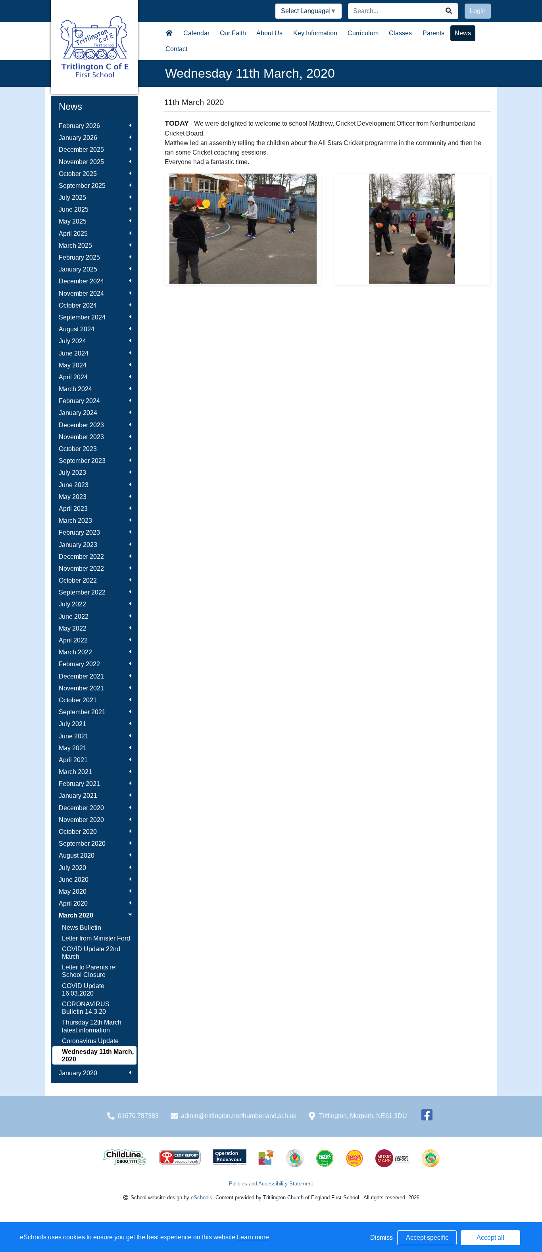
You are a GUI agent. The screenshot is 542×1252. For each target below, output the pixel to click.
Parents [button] (433, 33)
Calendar (196, 33)
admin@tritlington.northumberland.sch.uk (238, 1115)
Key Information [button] (315, 33)
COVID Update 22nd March (91, 953)
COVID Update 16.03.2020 (83, 989)
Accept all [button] (490, 1237)
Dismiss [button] (381, 1237)
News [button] (463, 33)
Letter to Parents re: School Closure (89, 971)
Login (478, 11)
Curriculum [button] (363, 33)
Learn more (253, 1237)
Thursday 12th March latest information (91, 1026)
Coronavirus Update (90, 1041)
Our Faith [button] (233, 33)
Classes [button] (400, 33)
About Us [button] (269, 33)
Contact (176, 49)
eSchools (201, 1197)
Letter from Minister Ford (96, 938)
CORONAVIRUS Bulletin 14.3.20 (86, 1008)
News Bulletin (81, 927)
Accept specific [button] (427, 1237)
